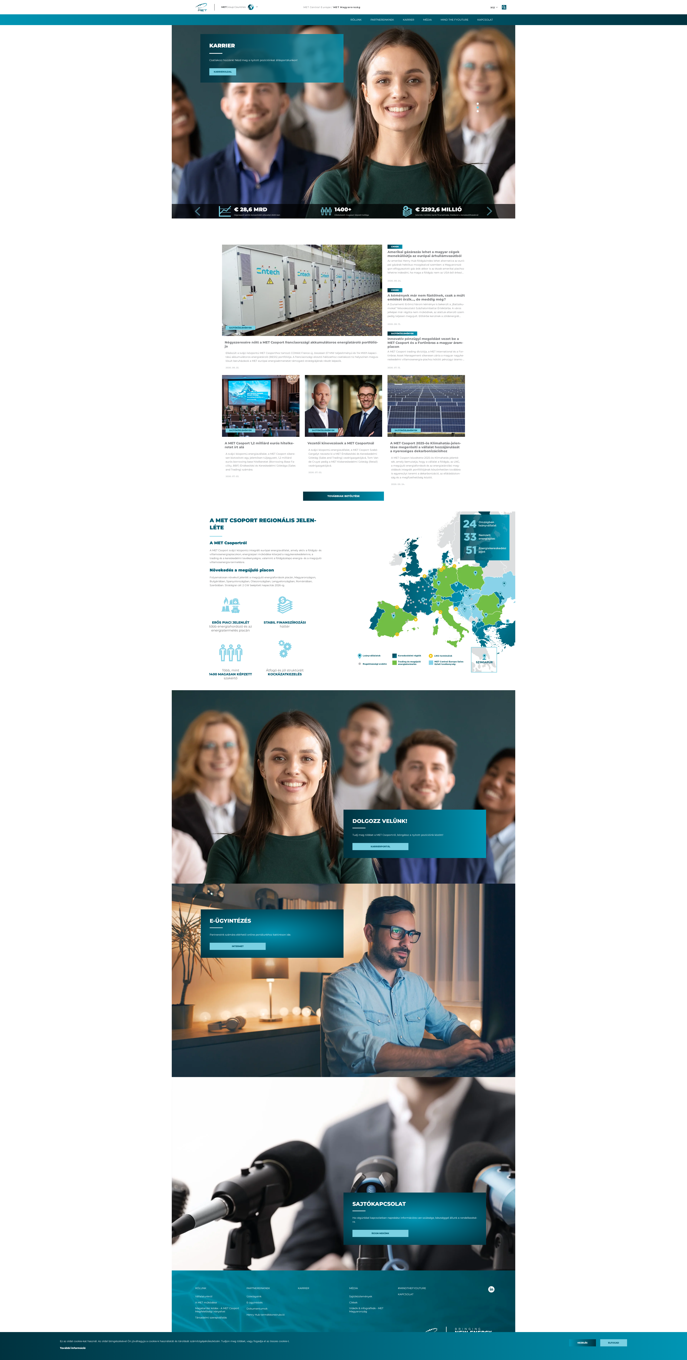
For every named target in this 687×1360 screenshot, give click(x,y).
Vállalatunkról (203, 1296)
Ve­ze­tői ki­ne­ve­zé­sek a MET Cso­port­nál (341, 443)
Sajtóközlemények (360, 1296)
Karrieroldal (223, 71)
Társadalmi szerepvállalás (211, 1317)
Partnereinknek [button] (382, 19)
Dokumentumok (257, 1308)
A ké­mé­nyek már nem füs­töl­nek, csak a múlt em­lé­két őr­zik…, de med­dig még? (426, 297)
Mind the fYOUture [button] (454, 19)
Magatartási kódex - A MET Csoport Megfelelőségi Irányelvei (217, 1310)
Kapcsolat (485, 19)
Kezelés (583, 1342)
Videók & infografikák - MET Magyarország (366, 1310)
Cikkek (353, 1302)
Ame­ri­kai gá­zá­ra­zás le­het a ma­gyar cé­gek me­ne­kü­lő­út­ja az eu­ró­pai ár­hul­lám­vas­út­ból (425, 254)
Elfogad (613, 1342)
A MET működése (206, 1302)
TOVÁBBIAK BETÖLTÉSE (343, 496)
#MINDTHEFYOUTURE (412, 1288)
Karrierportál (380, 846)
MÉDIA (353, 1288)
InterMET (238, 946)
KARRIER (408, 19)
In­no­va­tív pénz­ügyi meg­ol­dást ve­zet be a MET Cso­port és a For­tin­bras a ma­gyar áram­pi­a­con (425, 343)
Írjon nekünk (380, 1233)
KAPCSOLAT (405, 1294)
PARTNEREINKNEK (258, 1288)
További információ (73, 1348)
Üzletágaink (254, 1296)
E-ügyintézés (255, 1302)
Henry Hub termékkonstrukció (266, 1314)
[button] (240, 7)
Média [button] (427, 19)
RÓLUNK (200, 1288)
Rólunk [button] (356, 19)
